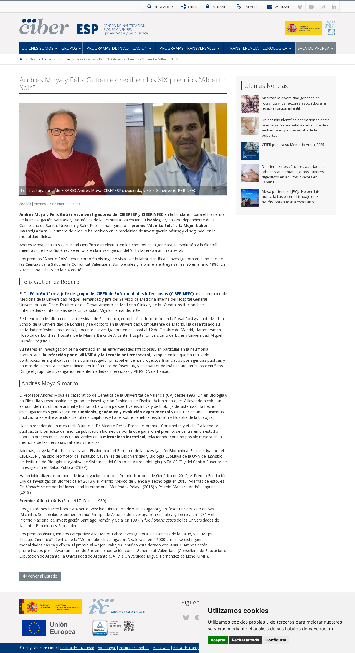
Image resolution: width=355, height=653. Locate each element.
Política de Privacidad (77, 648)
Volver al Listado (42, 576)
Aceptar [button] (218, 639)
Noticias (64, 59)
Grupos (69, 48)
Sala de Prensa (314, 48)
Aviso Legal (107, 648)
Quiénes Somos (38, 48)
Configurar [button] (275, 639)
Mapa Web (161, 648)
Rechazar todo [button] (245, 639)
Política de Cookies (134, 648)
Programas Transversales (188, 48)
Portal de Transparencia (192, 648)
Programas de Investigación (118, 48)
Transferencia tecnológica (258, 48)
